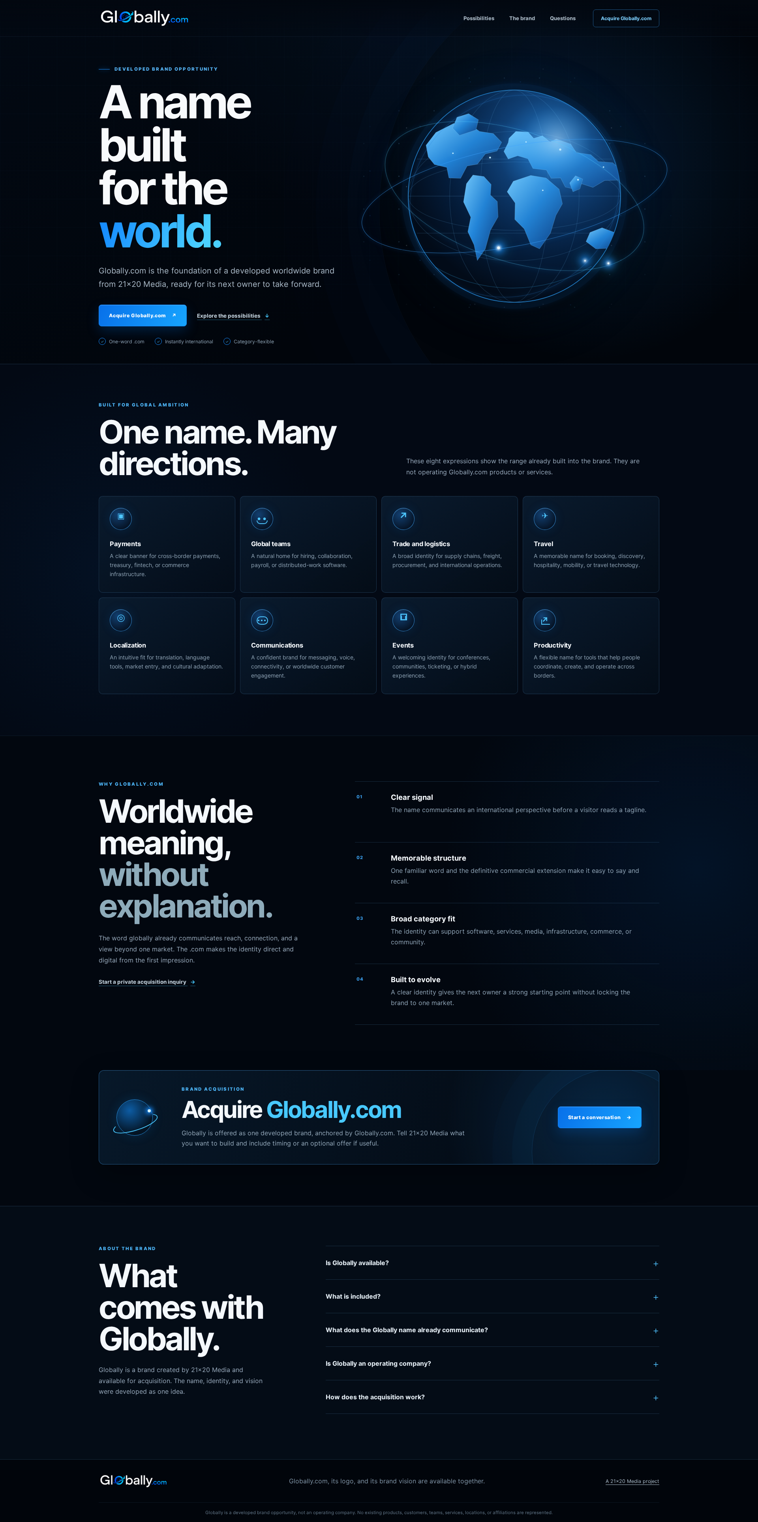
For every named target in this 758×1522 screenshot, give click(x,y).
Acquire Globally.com (626, 18)
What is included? (492, 1296)
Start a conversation (599, 1117)
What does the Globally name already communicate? (492, 1330)
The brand (522, 18)
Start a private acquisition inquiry (147, 982)
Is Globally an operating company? (492, 1363)
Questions (563, 18)
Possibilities (478, 18)
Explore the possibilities (233, 316)
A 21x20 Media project (632, 1481)
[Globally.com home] (144, 18)
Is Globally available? (492, 1263)
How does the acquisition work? (492, 1397)
